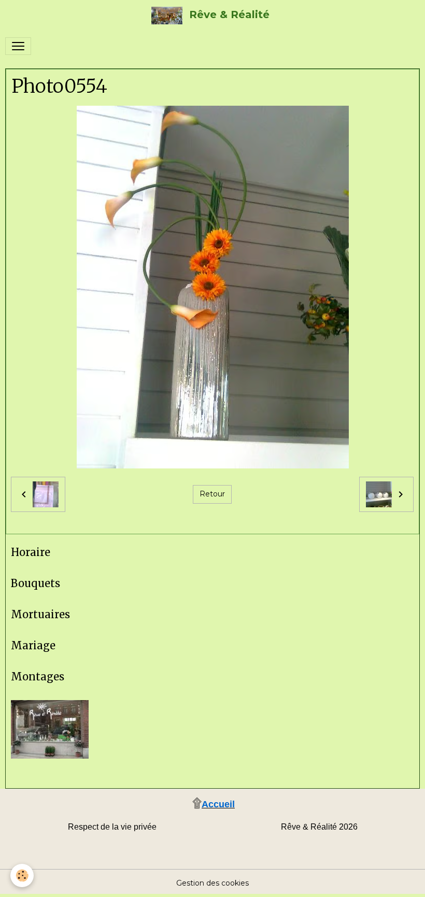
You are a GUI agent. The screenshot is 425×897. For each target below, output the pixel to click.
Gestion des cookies (212, 883)
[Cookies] (22, 875)
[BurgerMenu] (18, 46)
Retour (212, 494)
